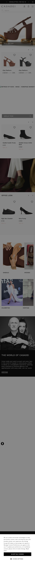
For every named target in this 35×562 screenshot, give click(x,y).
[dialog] (17, 548)
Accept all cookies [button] (17, 554)
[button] (17, 559)
